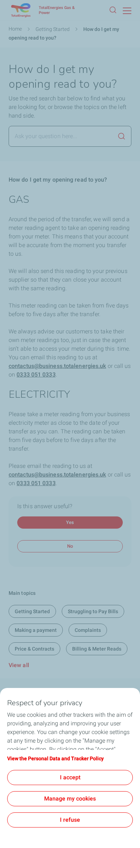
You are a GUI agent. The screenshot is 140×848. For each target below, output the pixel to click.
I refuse (70, 819)
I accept (70, 777)
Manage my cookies (70, 798)
